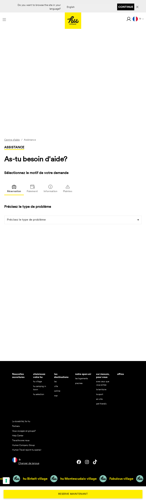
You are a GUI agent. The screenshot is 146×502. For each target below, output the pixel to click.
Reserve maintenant (73, 494)
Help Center (17, 435)
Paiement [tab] (32, 191)
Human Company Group (23, 445)
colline (57, 390)
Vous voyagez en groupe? (24, 431)
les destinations (61, 375)
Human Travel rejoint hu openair (26, 449)
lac (55, 381)
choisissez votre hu (39, 375)
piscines (78, 383)
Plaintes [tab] (67, 191)
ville (56, 386)
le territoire (101, 389)
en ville (99, 399)
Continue (125, 7)
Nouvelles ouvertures (18, 375)
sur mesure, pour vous (103, 375)
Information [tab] (50, 191)
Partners (16, 426)
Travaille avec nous (20, 440)
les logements (81, 378)
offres (120, 373)
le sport (99, 394)
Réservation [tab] (14, 191)
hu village (37, 381)
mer (56, 395)
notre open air (83, 373)
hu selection (38, 394)
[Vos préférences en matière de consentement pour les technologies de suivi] (6, 480)
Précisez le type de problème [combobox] (26, 219)
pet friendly (101, 403)
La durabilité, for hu (21, 421)
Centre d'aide (12, 140)
